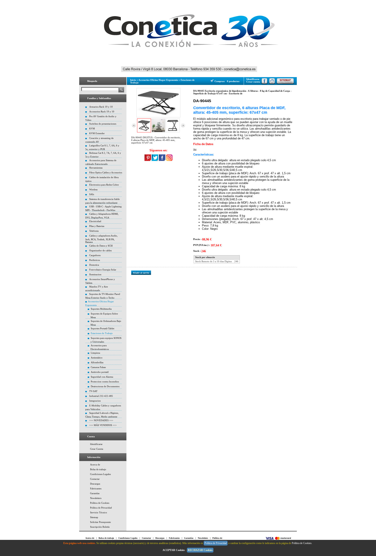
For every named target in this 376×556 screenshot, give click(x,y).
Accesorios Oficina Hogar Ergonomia (158, 80)
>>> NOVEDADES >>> (101, 420)
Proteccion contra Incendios (105, 381)
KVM (92, 128)
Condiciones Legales (100, 474)
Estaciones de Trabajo (102, 333)
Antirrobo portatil (100, 372)
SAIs (91, 194)
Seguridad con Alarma (102, 376)
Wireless (93, 189)
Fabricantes (95, 488)
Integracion (95, 400)
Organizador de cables (100, 250)
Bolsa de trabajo (98, 469)
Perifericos (94, 260)
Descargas (95, 483)
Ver (194, 149)
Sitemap (94, 517)
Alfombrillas (97, 362)
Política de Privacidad (101, 507)
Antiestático (96, 357)
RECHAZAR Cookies (200, 550)
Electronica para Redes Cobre (104, 184)
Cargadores (95, 255)
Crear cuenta (253, 81)
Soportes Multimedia (101, 309)
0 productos (233, 81)
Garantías (94, 493)
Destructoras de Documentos (105, 386)
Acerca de (95, 464)
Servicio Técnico (98, 512)
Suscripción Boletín (100, 527)
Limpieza (95, 353)
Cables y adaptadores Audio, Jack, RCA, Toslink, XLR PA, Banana (101, 238)
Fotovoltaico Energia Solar (102, 269)
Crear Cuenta (96, 449)
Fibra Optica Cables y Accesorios (105, 172)
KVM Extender (97, 133)
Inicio (133, 80)
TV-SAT (93, 391)
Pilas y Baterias (96, 226)
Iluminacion (95, 274)
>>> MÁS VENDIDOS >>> (103, 425)
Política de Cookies (99, 503)
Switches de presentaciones (102, 123)
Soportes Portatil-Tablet (102, 328)
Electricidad (95, 221)
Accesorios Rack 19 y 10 (101, 111)
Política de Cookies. (302, 543)
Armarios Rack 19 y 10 (101, 106)
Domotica (94, 265)
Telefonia (94, 231)
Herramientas (95, 167)
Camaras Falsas (98, 367)
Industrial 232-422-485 (101, 396)
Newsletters (95, 498)
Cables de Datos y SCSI (101, 245)
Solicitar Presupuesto (100, 522)
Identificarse (96, 444)
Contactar (95, 479)
